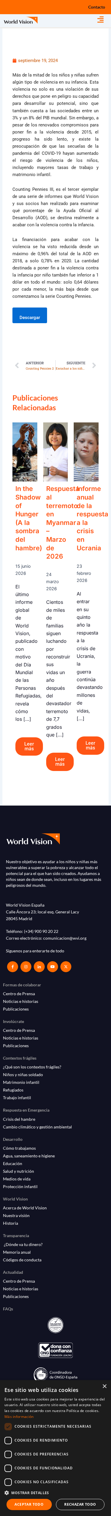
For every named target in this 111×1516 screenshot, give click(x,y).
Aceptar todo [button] (29, 1504)
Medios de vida (16, 1178)
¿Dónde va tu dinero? (23, 1244)
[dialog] (55, 1448)
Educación (12, 1163)
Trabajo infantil (17, 1097)
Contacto (96, 6)
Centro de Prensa (19, 993)
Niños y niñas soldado (23, 1074)
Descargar (30, 317)
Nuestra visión (16, 1215)
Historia (10, 1223)
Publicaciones (16, 1008)
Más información (19, 1416)
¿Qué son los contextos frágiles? (32, 1066)
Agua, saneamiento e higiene (29, 1155)
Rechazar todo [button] (80, 1504)
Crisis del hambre (19, 1119)
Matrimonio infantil (21, 1082)
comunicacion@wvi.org (64, 938)
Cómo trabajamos (19, 1148)
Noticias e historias (20, 1001)
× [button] (104, 1386)
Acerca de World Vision (25, 1207)
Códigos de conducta (22, 1259)
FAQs (8, 1308)
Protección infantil (20, 1186)
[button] (104, 19)
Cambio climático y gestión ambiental (37, 1126)
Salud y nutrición (18, 1171)
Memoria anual (17, 1252)
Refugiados (13, 1089)
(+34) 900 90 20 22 (41, 931)
